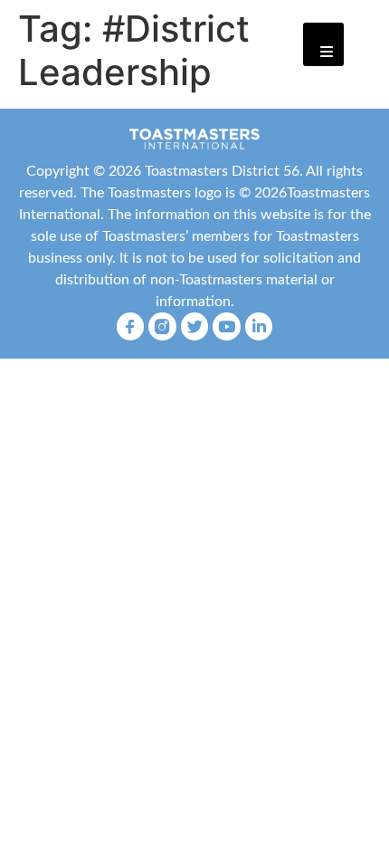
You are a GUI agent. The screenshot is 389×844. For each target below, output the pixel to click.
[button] (323, 44)
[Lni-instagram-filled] (162, 326)
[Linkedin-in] (259, 326)
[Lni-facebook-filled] (131, 326)
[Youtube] (227, 326)
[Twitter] (195, 326)
